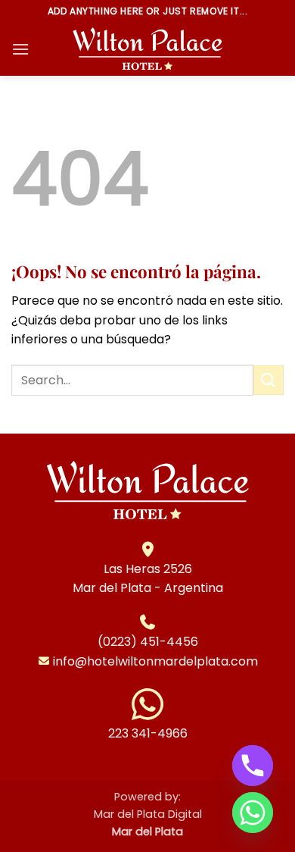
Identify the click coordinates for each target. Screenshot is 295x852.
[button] (20, 48)
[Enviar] (268, 380)
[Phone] (252, 765)
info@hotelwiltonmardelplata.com (155, 661)
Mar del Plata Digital (148, 814)
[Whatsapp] (252, 812)
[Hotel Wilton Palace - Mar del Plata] (147, 49)
